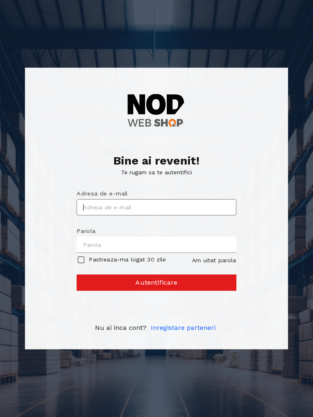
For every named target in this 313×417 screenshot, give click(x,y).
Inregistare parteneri (183, 327)
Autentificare (156, 282)
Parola (86, 231)
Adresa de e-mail (102, 193)
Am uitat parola (214, 260)
